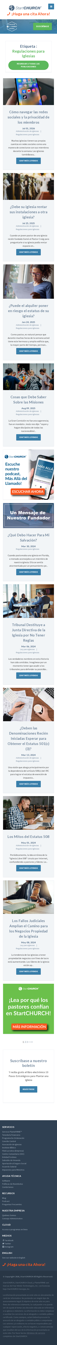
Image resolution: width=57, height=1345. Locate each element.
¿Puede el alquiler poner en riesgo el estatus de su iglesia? (28, 310)
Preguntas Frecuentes (12, 1204)
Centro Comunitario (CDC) (13, 1154)
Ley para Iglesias (27, 649)
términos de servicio (36, 1333)
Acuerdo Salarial (9, 1166)
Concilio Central (9, 1141)
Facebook (8, 1240)
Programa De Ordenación (13, 1138)
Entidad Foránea (9, 1157)
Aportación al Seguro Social (14, 1163)
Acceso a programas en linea (14, 1229)
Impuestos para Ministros (13, 1169)
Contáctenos (7, 1187)
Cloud (6, 1224)
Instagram (8, 1246)
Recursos (8, 1193)
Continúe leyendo (28, 160)
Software (6, 1180)
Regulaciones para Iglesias (27, 134)
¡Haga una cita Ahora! (30, 14)
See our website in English (13, 1257)
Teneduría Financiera (11, 1135)
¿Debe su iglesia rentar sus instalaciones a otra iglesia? (28, 212)
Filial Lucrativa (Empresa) (13, 1150)
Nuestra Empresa (13, 1210)
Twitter (7, 1243)
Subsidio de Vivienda (11, 1160)
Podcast (6, 1201)
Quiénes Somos (9, 1215)
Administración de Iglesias (27, 131)
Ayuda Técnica (11, 1176)
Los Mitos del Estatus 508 (28, 836)
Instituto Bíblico (9, 1147)
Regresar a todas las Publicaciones (28, 65)
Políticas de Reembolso (12, 1184)
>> (31, 1042)
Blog (4, 1198)
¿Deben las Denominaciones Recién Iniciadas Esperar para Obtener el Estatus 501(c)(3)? (28, 738)
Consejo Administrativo (12, 1218)
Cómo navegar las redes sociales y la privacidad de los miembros (28, 117)
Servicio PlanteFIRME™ (12, 1131)
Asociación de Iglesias (12, 1144)
